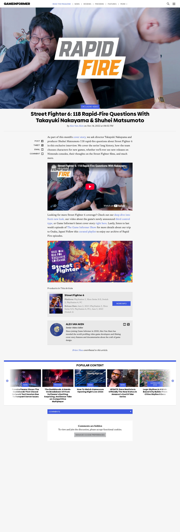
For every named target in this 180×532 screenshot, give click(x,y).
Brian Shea (77, 350)
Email (124, 324)
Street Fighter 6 (74, 295)
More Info (121, 303)
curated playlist (87, 232)
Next (172, 381)
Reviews (87, 4)
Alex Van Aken (77, 126)
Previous (7, 381)
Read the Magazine (62, 4)
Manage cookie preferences (90, 434)
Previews (99, 4)
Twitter (128, 324)
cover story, (79, 137)
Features (112, 4)
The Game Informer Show (81, 227)
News (77, 4)
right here (101, 223)
